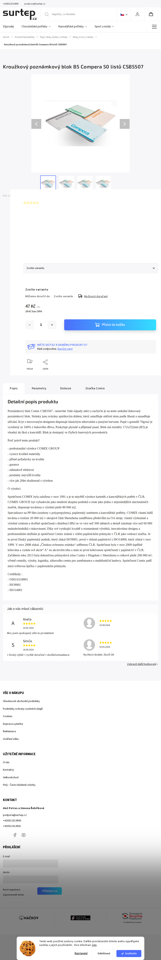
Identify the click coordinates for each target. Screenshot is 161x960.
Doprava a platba (13, 724)
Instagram (24, 835)
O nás (6, 762)
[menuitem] (10, 26)
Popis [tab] (14, 388)
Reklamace (9, 731)
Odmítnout (104, 953)
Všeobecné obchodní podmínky (21, 701)
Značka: (30, 195)
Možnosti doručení (96, 296)
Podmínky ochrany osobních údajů (23, 709)
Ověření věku (11, 739)
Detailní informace (35, 247)
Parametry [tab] (39, 388)
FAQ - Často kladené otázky (19, 785)
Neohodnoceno (49, 202)
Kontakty (8, 770)
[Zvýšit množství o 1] (52, 325)
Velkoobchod (10, 777)
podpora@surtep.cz (15, 815)
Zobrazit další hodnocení (141, 664)
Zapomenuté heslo (13, 894)
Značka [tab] (95, 388)
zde (94, 945)
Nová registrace (11, 889)
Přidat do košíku (113, 324)
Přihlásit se (49, 891)
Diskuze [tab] (65, 388)
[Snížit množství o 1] (29, 325)
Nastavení (81, 953)
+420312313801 (12, 826)
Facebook (15, 835)
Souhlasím (131, 953)
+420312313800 (12, 821)
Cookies (7, 716)
